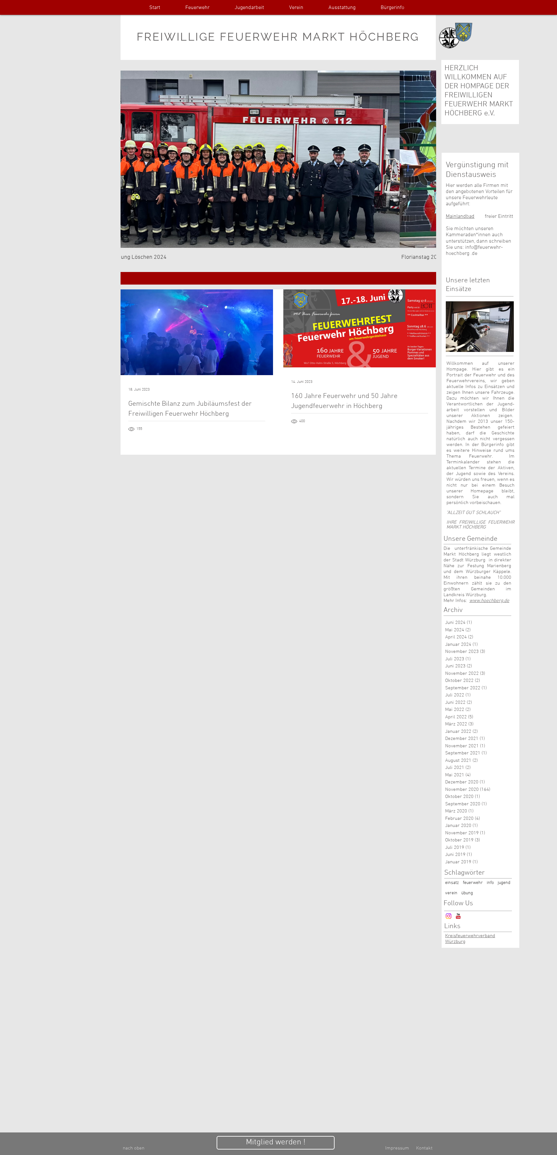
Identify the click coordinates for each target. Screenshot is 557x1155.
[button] (197, 8)
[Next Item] (426, 159)
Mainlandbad (460, 216)
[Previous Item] (131, 159)
